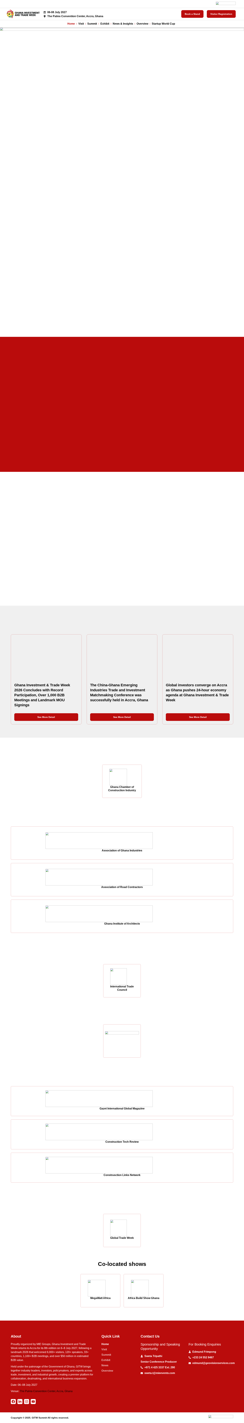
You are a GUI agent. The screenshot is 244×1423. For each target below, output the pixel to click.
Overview (142, 23)
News (104, 1365)
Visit (81, 23)
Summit (92, 23)
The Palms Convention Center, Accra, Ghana (46, 1391)
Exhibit (104, 23)
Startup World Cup (163, 23)
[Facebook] (13, 1401)
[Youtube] (33, 1401)
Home (71, 23)
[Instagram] (26, 1401)
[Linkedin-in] (19, 1401)
